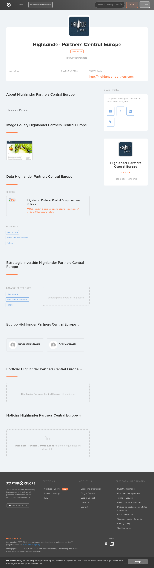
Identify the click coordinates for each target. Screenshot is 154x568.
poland (10, 243)
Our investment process (128, 493)
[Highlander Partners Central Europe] (19, 150)
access (144, 5)
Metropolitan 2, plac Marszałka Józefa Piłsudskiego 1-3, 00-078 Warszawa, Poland (53, 210)
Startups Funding (55, 489)
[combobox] (110, 5)
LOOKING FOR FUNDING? (40, 5)
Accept (138, 561)
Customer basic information (130, 519)
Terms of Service (125, 498)
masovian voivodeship (17, 238)
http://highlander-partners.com (111, 76)
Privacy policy (124, 523)
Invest (21, 4)
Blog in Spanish (88, 498)
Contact (84, 507)
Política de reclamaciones (129, 502)
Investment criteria (126, 489)
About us (85, 502)
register (132, 5)
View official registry (31, 545)
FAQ (46, 498)
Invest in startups (52, 493)
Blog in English (88, 493)
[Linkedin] (112, 543)
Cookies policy (124, 528)
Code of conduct (125, 514)
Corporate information (91, 489)
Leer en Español (19, 505)
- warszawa (12, 232)
